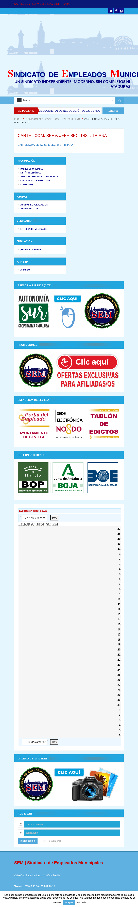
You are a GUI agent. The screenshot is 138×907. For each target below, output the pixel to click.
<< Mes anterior (36, 517)
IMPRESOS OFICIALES (31, 168)
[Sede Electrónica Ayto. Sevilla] (69, 423)
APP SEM (25, 269)
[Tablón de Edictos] (104, 423)
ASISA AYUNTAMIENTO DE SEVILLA (39, 176)
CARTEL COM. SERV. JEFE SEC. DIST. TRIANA (42, 3)
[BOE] (101, 477)
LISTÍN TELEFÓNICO (30, 172)
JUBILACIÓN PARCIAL (31, 249)
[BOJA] (67, 477)
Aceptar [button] (69, 902)
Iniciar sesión (27, 840)
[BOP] (34, 477)
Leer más (81, 902)
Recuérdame (54, 841)
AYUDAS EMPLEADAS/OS (34, 204)
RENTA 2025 (26, 184)
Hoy (54, 517)
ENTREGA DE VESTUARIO (33, 229)
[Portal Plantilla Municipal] (34, 423)
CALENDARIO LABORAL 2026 (35, 180)
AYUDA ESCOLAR (29, 208)
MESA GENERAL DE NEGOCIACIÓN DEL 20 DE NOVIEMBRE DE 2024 (65, 110)
